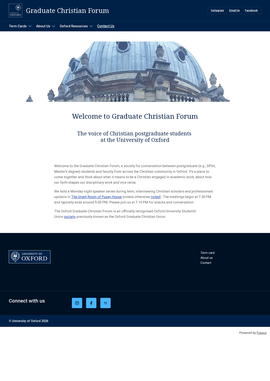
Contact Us (105, 26)
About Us (43, 26)
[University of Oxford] (15, 10)
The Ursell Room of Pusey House (96, 197)
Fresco (262, 333)
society (69, 217)
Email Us (234, 10)
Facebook (251, 10)
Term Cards (18, 26)
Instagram (217, 10)
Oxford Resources (74, 26)
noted (155, 197)
